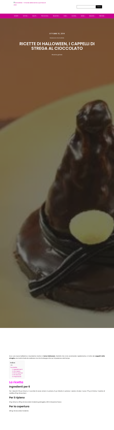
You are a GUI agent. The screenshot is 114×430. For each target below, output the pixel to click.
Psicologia (44, 16)
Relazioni (56, 16)
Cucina (74, 16)
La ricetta (14, 367)
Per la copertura (18, 373)
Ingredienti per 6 (18, 369)
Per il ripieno (17, 371)
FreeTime (101, 16)
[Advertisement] (57, 342)
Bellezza (91, 16)
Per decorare (17, 375)
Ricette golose (57, 55)
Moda (82, 16)
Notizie (25, 16)
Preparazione (17, 376)
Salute (34, 16)
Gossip (16, 16)
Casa (65, 16)
